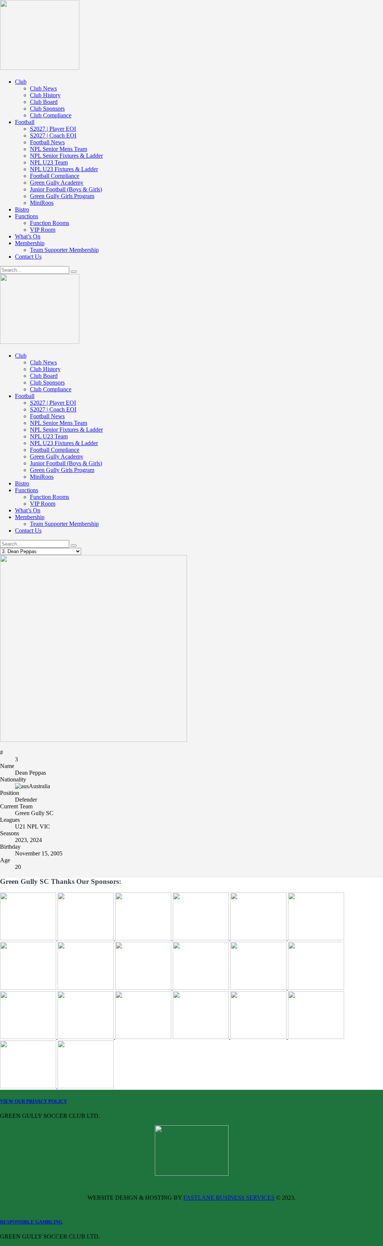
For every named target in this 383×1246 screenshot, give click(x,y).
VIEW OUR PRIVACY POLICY (33, 1101)
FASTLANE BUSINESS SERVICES (229, 1197)
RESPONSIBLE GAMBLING (31, 1222)
